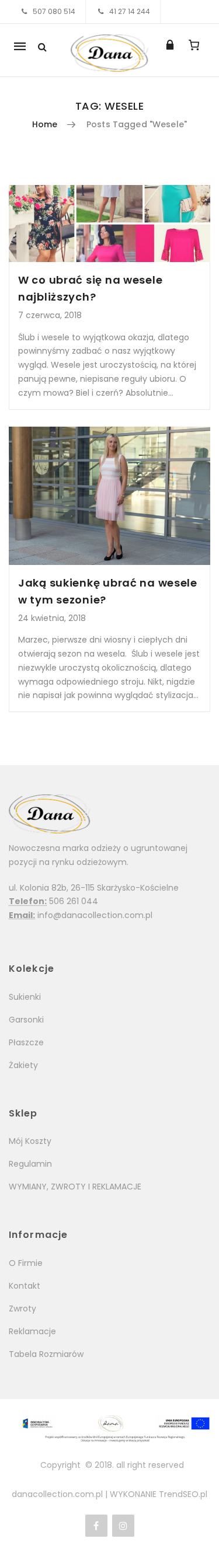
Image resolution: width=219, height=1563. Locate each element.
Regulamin (30, 1164)
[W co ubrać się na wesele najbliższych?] (109, 223)
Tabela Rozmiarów (46, 1354)
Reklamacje (32, 1331)
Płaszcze (26, 1042)
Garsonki (26, 1019)
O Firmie (26, 1263)
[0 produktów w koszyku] (193, 45)
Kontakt (24, 1286)
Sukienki (25, 997)
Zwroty (22, 1308)
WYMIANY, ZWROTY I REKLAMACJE (75, 1186)
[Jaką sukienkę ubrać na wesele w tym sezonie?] (109, 496)
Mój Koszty (30, 1141)
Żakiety (23, 1065)
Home (45, 124)
